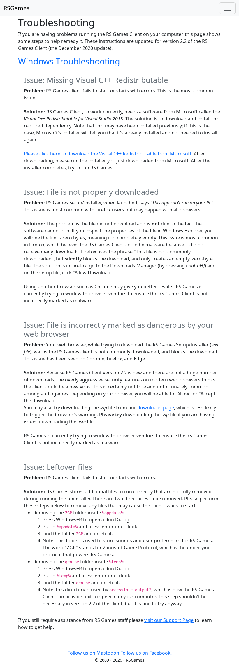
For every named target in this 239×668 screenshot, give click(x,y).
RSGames (16, 8)
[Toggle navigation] (227, 8)
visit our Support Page (169, 620)
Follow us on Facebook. (146, 653)
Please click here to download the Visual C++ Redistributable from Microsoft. (108, 153)
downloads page (155, 407)
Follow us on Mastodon (93, 653)
